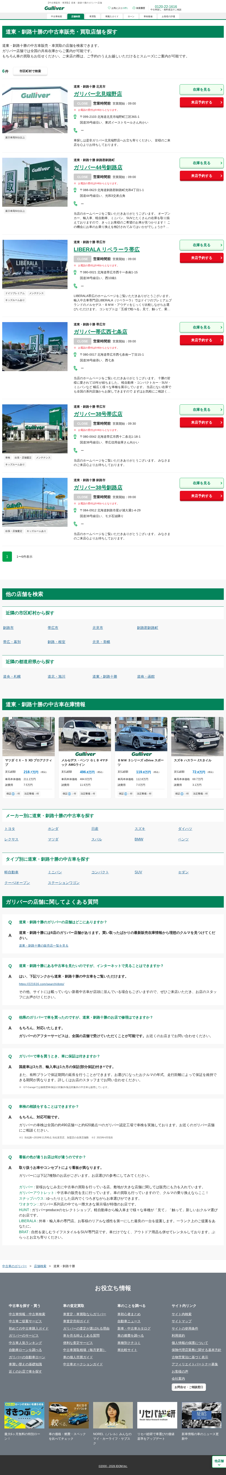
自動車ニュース (129, 1321)
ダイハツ (185, 829)
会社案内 (178, 1378)
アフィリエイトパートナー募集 (195, 1364)
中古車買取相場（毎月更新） (84, 1350)
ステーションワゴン (64, 883)
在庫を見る (202, 89)
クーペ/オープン (17, 883)
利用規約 (178, 1335)
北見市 (97, 628)
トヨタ (9, 829)
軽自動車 (11, 872)
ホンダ (53, 829)
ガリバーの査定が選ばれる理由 (86, 1328)
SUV (138, 872)
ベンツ (183, 839)
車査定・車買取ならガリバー (84, 1314)
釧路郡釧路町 (147, 628)
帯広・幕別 (12, 642)
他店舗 (219, 1461)
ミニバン (55, 872)
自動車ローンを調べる (25, 1350)
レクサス (11, 839)
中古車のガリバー (14, 1266)
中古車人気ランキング (25, 1343)
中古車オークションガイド (83, 1364)
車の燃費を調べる (130, 1335)
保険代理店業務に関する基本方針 (196, 1350)
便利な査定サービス (78, 1343)
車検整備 (148, 16)
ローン (131, 16)
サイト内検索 (182, 1314)
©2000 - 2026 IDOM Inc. (113, 1466)
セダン (183, 872)
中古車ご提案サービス (25, 1321)
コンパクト (100, 872)
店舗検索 (40, 1266)
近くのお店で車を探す (25, 1371)
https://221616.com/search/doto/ (41, 984)
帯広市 (53, 628)
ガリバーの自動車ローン (27, 1357)
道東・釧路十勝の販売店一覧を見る (43, 945)
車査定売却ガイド (76, 1321)
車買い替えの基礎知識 (25, 1364)
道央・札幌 (12, 676)
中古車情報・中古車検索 (27, 1314)
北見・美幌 (101, 642)
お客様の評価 (168, 16)
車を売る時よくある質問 (81, 1335)
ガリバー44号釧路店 (98, 167)
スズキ (140, 829)
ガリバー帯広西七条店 (100, 332)
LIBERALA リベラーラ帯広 (107, 249)
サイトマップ (182, 1321)
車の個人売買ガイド (78, 1357)
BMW (139, 839)
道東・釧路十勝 (104, 676)
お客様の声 (180, 1371)
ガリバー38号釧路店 (98, 487)
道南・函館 (146, 676)
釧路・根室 (56, 642)
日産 (94, 829)
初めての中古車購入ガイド (29, 1328)
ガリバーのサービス (24, 1335)
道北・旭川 (56, 676)
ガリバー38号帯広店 (98, 414)
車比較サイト (127, 1350)
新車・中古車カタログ (134, 1328)
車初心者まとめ (129, 1314)
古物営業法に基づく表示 (190, 1357)
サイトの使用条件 (185, 1328)
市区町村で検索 (30, 71)
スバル (96, 839)
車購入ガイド (112, 16)
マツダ (53, 839)
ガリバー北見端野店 (98, 94)
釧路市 (8, 628)
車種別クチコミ (129, 1343)
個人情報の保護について (190, 1343)
